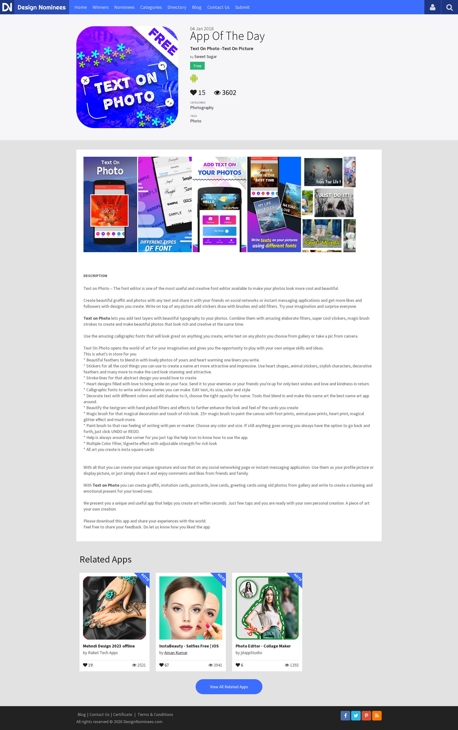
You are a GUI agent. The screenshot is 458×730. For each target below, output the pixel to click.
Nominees (124, 7)
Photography (201, 107)
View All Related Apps (229, 686)
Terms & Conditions (155, 714)
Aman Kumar (175, 652)
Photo (195, 121)
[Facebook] (345, 715)
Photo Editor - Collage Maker (263, 646)
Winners (101, 7)
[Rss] (377, 715)
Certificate (122, 714)
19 (90, 664)
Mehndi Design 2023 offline (109, 646)
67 (166, 664)
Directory (176, 7)
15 (201, 90)
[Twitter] (356, 715)
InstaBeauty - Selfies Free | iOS (189, 646)
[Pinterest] (366, 715)
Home (80, 7)
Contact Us (218, 7)
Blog (197, 7)
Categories (151, 7)
